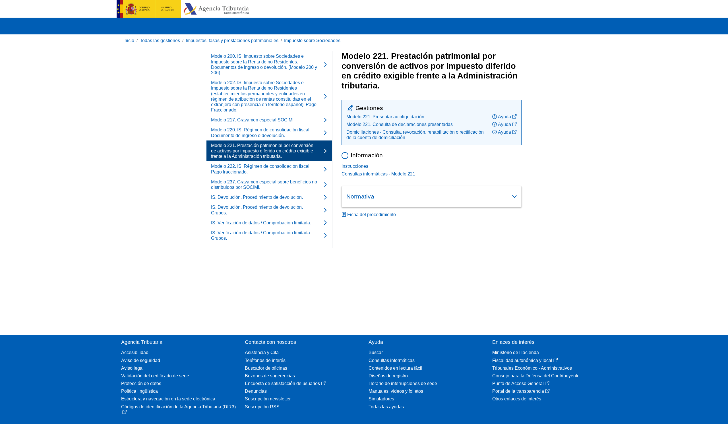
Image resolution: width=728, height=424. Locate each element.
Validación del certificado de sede (155, 375)
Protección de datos (141, 383)
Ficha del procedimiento (371, 214)
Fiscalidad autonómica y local (522, 360)
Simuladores (381, 398)
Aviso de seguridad (140, 360)
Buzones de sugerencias (270, 375)
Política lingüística (139, 391)
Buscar (376, 352)
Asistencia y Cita (262, 352)
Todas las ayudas (386, 406)
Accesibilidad (134, 352)
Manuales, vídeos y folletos (396, 391)
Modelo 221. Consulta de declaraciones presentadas (399, 124)
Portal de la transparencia (518, 391)
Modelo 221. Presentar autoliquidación (385, 116)
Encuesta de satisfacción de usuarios (282, 383)
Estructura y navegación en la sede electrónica (168, 398)
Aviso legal (132, 368)
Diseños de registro (388, 375)
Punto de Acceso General (518, 383)
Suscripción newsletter (268, 398)
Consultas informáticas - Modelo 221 (378, 173)
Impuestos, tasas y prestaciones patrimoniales (232, 40)
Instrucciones (355, 166)
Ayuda (504, 116)
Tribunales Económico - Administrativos (532, 368)
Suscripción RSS (262, 406)
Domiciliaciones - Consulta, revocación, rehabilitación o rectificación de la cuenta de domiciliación (415, 135)
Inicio (128, 40)
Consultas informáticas (392, 360)
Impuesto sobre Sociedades (312, 40)
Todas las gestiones (160, 40)
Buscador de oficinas (266, 368)
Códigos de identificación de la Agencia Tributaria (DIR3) (178, 406)
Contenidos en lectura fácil (395, 368)
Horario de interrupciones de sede (403, 383)
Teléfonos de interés (265, 360)
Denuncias (256, 391)
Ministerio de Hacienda (515, 352)
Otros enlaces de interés (516, 398)
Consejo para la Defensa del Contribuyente (536, 375)
